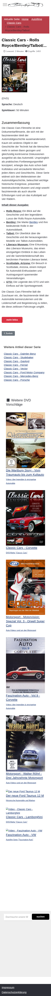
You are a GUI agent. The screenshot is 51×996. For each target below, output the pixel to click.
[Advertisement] (25, 881)
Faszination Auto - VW (21, 834)
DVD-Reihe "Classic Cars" (16, 553)
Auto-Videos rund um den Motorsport (21, 630)
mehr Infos (12, 320)
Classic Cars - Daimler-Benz (20, 353)
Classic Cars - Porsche (17, 380)
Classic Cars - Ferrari (16, 365)
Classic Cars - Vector (16, 368)
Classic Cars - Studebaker (18, 357)
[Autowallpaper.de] (25, 4)
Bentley (33, 222)
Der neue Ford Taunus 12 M (25, 795)
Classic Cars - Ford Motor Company (24, 372)
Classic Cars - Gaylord (16, 361)
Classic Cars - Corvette (21, 547)
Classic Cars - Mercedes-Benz (21, 376)
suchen (41, 916)
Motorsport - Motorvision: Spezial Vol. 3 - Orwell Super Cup (25, 621)
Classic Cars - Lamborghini (24, 817)
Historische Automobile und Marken (20, 800)
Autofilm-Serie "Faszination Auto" (19, 840)
